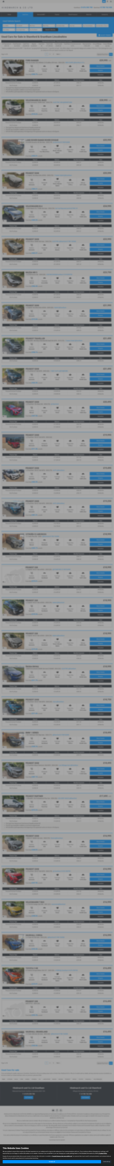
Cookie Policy (103, 1153)
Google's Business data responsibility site (62, 1156)
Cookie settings (106, 1161)
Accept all (52, 1161)
